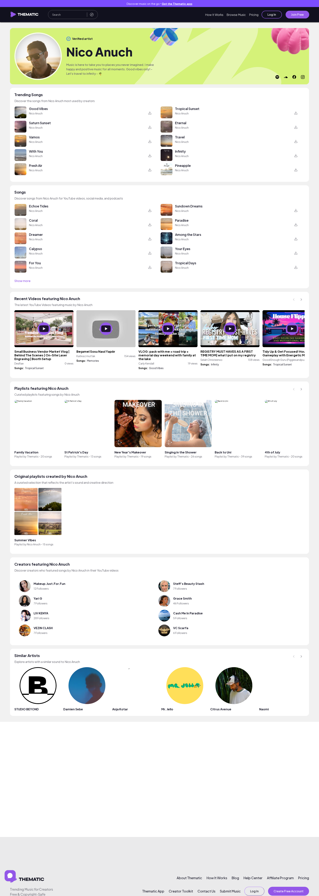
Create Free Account (288, 891)
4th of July (272, 452)
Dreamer (36, 234)
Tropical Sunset (187, 108)
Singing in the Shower (181, 452)
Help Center (253, 878)
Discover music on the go (159, 3)
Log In (271, 14)
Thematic (33, 456)
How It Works (214, 15)
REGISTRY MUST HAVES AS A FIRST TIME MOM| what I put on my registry (228, 353)
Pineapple (183, 165)
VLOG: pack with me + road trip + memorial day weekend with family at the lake (167, 355)
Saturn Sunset (40, 123)
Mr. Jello (167, 709)
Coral (33, 220)
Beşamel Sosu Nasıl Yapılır (95, 351)
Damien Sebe (73, 709)
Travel (180, 137)
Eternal (180, 123)
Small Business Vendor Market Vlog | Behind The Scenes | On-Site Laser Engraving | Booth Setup (41, 355)
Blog (235, 878)
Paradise (181, 220)
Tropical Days (185, 263)
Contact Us (206, 891)
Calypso (35, 249)
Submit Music (230, 891)
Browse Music (236, 15)
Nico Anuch (36, 113)
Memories (93, 360)
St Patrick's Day (76, 452)
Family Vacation (26, 452)
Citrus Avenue (220, 709)
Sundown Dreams (189, 206)
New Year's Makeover (130, 452)
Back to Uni (223, 452)
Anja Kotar (120, 709)
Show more (22, 281)
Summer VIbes (25, 540)
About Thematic (189, 878)
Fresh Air (35, 165)
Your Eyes (182, 249)
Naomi (264, 709)
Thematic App (153, 891)
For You (35, 263)
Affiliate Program (280, 878)
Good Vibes (38, 108)
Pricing (253, 15)
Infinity (180, 151)
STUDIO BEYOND (26, 709)
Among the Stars (188, 234)
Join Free (297, 14)
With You (36, 151)
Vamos (34, 137)
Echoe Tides (38, 206)
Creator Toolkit (181, 891)
